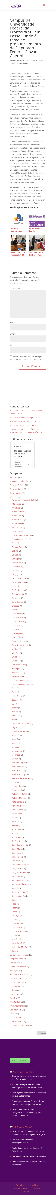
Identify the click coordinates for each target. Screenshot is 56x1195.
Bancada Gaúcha (17, 485)
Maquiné (15, 735)
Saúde (12, 1013)
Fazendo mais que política (27, 1185)
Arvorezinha (17, 523)
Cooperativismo (16, 958)
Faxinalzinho (17, 672)
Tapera (15, 908)
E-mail (13, 334)
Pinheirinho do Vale (20, 794)
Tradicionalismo (16, 1021)
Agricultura (14, 477)
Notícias (36, 1188)
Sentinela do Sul (18, 892)
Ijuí (13, 704)
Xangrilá (15, 951)
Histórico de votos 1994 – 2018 (23, 421)
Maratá (15, 739)
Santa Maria (17, 849)
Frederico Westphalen (21, 684)
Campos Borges (18, 566)
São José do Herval (20, 872)
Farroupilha (16, 668)
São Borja (16, 860)
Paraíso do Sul (18, 786)
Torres (14, 919)
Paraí (14, 782)
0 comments (22, 63)
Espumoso (16, 660)
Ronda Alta (16, 837)
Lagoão (15, 727)
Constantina (17, 613)
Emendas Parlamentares (20, 974)
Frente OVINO (24, 1127)
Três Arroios (17, 927)
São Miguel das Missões (22, 884)
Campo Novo (17, 562)
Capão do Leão (18, 590)
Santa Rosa (16, 853)
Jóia (13, 719)
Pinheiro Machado (19, 798)
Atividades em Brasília (19, 481)
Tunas (14, 935)
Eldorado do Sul (18, 641)
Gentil (14, 688)
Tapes (14, 911)
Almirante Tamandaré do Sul (24, 500)
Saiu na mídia (15, 1010)
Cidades (13, 497)
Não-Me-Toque (18, 762)
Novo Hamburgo (19, 774)
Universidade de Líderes (20, 1025)
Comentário (15, 288)
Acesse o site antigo (20, 1060)
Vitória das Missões (20, 947)
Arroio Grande (18, 519)
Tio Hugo (16, 915)
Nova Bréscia (17, 770)
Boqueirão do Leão (20, 539)
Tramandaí (16, 923)
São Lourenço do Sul (20, 880)
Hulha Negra (17, 696)
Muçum (15, 759)
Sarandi (15, 888)
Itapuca (15, 711)
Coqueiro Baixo (18, 617)
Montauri (15, 747)
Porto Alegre (17, 806)
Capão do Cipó (18, 586)
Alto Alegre (16, 504)
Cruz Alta (15, 629)
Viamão (15, 939)
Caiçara (15, 555)
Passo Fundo (17, 790)
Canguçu (15, 574)
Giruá (14, 692)
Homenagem (15, 994)
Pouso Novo (17, 813)
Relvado (15, 825)
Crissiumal (16, 625)
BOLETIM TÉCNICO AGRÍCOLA (23, 425)
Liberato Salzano (19, 731)
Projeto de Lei (16, 1002)
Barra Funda (17, 527)
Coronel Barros (18, 621)
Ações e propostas (21, 1188)
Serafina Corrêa (18, 896)
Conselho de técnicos (19, 955)
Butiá (14, 543)
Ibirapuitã (16, 700)
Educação (14, 970)
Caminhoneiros (16, 493)
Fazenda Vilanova (19, 676)
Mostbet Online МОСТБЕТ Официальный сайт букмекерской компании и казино (27, 1112)
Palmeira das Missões (21, 778)
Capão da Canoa (19, 582)
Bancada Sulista (16, 489)
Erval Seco (16, 657)
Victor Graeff (17, 943)
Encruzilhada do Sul (20, 645)
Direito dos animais (18, 966)
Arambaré (16, 508)
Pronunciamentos (17, 1006)
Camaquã (16, 558)
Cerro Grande (17, 602)
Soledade (16, 900)
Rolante (15, 833)
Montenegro (17, 751)
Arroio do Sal (17, 515)
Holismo (13, 990)
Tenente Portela (16, 1017)
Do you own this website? (18, 464)
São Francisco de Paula (21, 864)
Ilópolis (15, 707)
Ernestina (16, 653)
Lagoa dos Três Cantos (22, 723)
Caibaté (15, 551)
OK (28, 464)
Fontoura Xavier (18, 680)
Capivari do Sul (18, 594)
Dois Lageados (18, 633)
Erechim (15, 649)
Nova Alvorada (18, 766)
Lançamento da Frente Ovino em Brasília (29, 1156)
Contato (26, 1191)
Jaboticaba (16, 715)
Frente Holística (16, 982)
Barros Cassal (17, 531)
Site (11, 345)
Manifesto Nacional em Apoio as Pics (25, 417)
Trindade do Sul (18, 931)
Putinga (15, 817)
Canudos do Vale (19, 578)
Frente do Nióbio (17, 978)
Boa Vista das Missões (21, 535)
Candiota (15, 570)
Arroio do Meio (18, 511)
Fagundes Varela (19, 664)
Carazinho (16, 598)
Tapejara (15, 904)
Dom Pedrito (17, 637)
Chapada (15, 606)
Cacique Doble (18, 547)
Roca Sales (16, 829)
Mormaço (16, 755)
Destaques (14, 962)
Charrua (15, 609)
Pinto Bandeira (18, 802)
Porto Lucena (17, 809)
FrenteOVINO (15, 986)
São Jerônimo (17, 868)
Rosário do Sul (18, 841)
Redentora (16, 821)
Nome (13, 322)
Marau (14, 743)
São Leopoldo (18, 876)
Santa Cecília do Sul (20, 845)
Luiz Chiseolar (18, 60)
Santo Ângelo (17, 857)
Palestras (14, 998)
